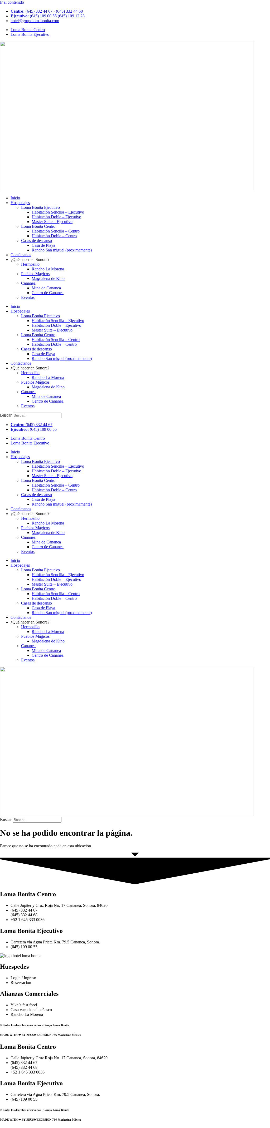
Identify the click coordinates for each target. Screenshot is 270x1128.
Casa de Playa (43, 245)
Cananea (28, 283)
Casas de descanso (36, 240)
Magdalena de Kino (48, 278)
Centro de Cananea (48, 292)
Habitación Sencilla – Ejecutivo (58, 212)
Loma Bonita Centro (38, 226)
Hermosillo (30, 264)
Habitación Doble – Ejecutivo (56, 217)
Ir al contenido (12, 2)
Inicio (15, 198)
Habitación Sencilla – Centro (56, 231)
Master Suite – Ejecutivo (52, 221)
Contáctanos (21, 255)
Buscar (6, 415)
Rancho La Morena (48, 269)
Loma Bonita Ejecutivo (40, 207)
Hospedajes (20, 202)
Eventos (28, 297)
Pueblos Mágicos (35, 273)
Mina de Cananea (46, 288)
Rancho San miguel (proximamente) (62, 250)
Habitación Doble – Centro (54, 236)
